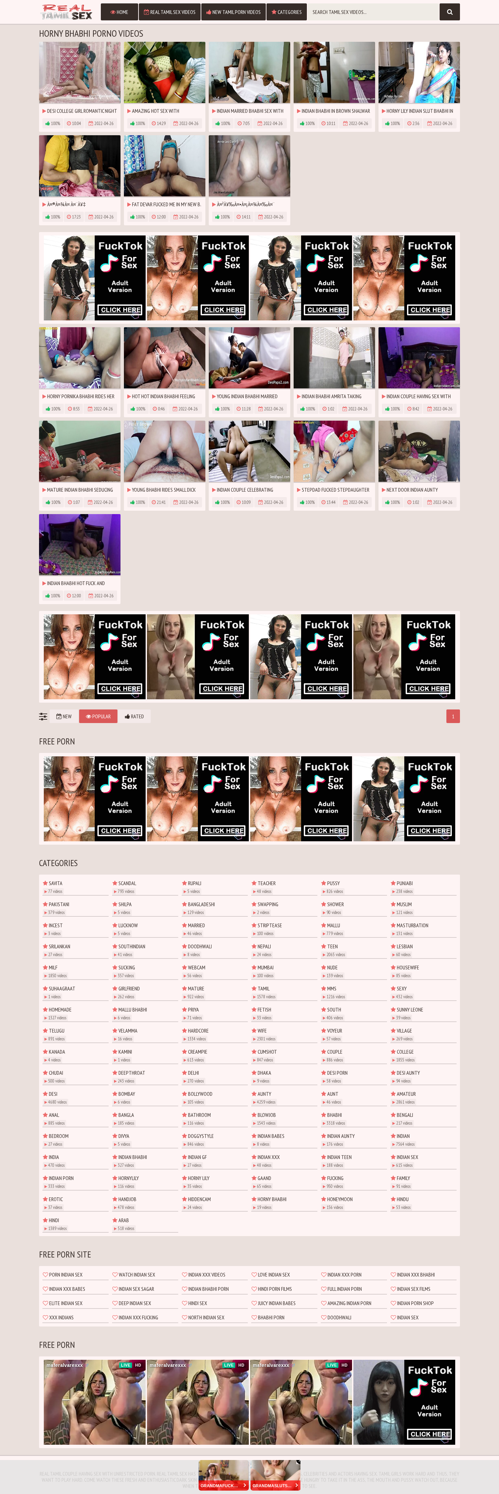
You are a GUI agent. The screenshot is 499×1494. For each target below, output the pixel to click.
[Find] (450, 11)
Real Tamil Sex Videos (172, 11)
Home (122, 11)
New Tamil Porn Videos (236, 11)
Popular (101, 716)
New (67, 716)
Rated (137, 716)
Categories (289, 11)
